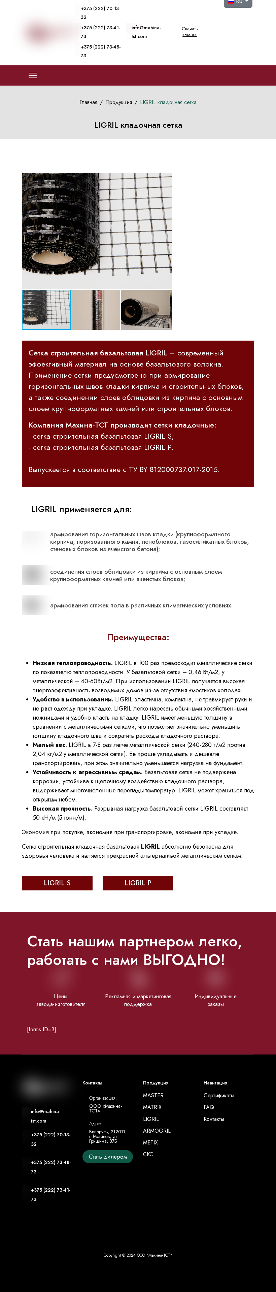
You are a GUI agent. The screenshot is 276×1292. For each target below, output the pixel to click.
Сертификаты (219, 1095)
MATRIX (152, 1107)
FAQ (209, 1107)
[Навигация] (33, 75)
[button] (165, 231)
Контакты (214, 1119)
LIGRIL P (138, 883)
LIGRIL (151, 1119)
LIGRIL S (57, 883)
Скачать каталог (190, 31)
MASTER (153, 1095)
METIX (150, 1142)
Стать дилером (108, 1157)
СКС (148, 1154)
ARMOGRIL (157, 1131)
